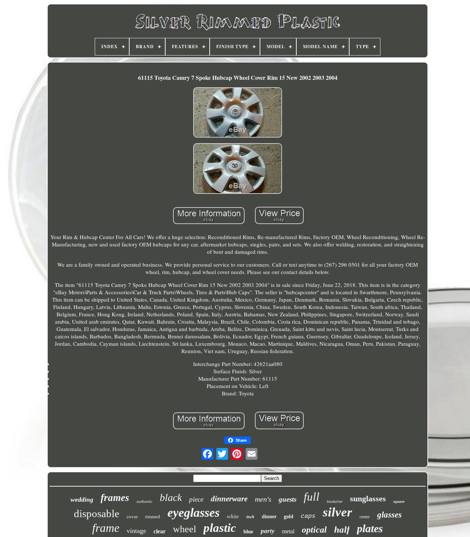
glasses (389, 514)
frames (115, 497)
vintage (136, 530)
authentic (144, 501)
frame (105, 527)
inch (250, 516)
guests (287, 499)
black (171, 497)
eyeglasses (193, 512)
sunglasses (368, 498)
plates (370, 528)
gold (288, 516)
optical (314, 529)
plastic (219, 527)
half (342, 529)
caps (308, 516)
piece (196, 499)
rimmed (152, 516)
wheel (184, 529)
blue (248, 531)
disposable (96, 513)
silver (337, 512)
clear (159, 531)
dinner (269, 516)
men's (263, 499)
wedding (81, 499)
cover (132, 516)
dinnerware (229, 498)
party (268, 530)
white (233, 516)
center (364, 516)
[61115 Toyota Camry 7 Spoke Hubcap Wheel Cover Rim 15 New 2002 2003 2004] (237, 113)
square (399, 501)
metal (288, 531)
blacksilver (335, 501)
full (311, 496)
